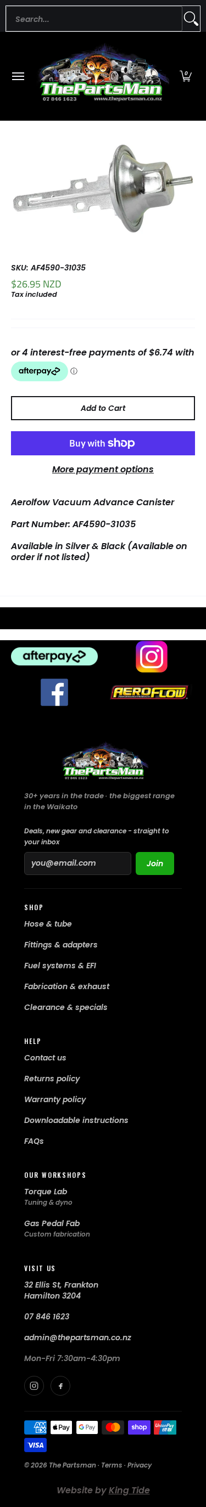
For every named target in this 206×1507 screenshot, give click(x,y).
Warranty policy (55, 1099)
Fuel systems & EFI (60, 965)
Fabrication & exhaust (66, 986)
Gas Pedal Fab (52, 1223)
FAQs (34, 1141)
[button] (185, 76)
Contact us (45, 1057)
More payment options (103, 469)
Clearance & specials (66, 1007)
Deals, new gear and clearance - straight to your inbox (96, 836)
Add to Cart (103, 408)
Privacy (139, 1465)
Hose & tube (48, 923)
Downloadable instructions (76, 1120)
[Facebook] (60, 1386)
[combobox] (94, 18)
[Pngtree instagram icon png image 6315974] (152, 656)
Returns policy (52, 1078)
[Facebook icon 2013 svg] (54, 692)
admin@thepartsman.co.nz (77, 1337)
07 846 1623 (46, 1316)
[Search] (191, 18)
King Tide (129, 1490)
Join (155, 863)
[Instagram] (34, 1386)
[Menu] (17, 76)
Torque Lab (45, 1191)
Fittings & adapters (61, 944)
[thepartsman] (100, 76)
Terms (112, 1465)
